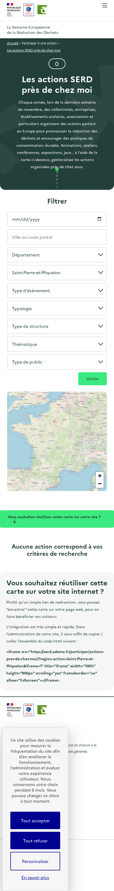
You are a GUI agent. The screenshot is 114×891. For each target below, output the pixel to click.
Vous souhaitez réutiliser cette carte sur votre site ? (54, 516)
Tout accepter (35, 820)
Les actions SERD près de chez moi (33, 50)
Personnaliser (35, 861)
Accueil (12, 43)
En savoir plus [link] (35, 877)
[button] (100, 476)
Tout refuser (35, 840)
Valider (92, 378)
